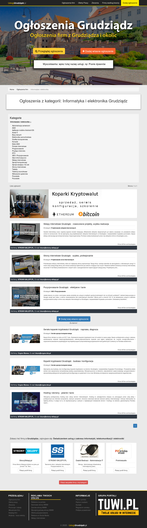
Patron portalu (81, 499)
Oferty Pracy (83, 2)
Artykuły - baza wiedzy (17, 515)
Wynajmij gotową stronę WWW (42, 510)
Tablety (14, 169)
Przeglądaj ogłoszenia (50, 51)
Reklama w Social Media (40, 515)
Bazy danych (16, 135)
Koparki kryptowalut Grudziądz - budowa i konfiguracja (68, 360)
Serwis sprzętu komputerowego (61, 333)
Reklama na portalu (38, 502)
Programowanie (18, 148)
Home (12, 89)
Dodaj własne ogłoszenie (99, 51)
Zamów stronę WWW (39, 507)
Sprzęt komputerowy (19, 162)
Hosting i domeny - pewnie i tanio (59, 392)
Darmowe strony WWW (39, 505)
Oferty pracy (13, 502)
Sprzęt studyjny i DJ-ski (20, 164)
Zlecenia (95, 2)
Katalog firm (13, 513)
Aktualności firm (14, 510)
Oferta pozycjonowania (39, 513)
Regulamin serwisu (83, 507)
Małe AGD (16, 144)
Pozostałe (15, 176)
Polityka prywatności (83, 510)
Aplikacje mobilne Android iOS (23, 130)
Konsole (15, 142)
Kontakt (78, 505)
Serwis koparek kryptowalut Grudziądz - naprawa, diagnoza (71, 329)
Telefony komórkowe (19, 171)
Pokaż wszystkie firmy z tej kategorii (73, 482)
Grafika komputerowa (20, 139)
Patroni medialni (82, 502)
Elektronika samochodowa (21, 137)
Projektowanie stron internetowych (62, 260)
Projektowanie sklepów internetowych (63, 228)
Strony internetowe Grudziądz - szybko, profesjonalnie (68, 255)
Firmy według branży (110, 2)
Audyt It (15, 132)
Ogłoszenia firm (68, 2)
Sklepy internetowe (19, 160)
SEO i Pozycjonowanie (20, 155)
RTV (13, 153)
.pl (17, 2)
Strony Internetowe (19, 167)
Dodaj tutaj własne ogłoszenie (74, 318)
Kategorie (15, 118)
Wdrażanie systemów (20, 174)
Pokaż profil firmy (26, 470)
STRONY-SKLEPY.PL (26, 248)
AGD (14, 128)
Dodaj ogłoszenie (130, 2)
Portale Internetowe (19, 146)
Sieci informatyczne (19, 158)
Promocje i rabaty (15, 507)
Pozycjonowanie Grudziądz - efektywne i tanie (65, 287)
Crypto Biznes (23, 353)
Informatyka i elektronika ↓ (20, 122)
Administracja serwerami (21, 125)
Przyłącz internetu (18, 151)
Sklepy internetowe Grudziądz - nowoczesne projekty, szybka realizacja (76, 223)
